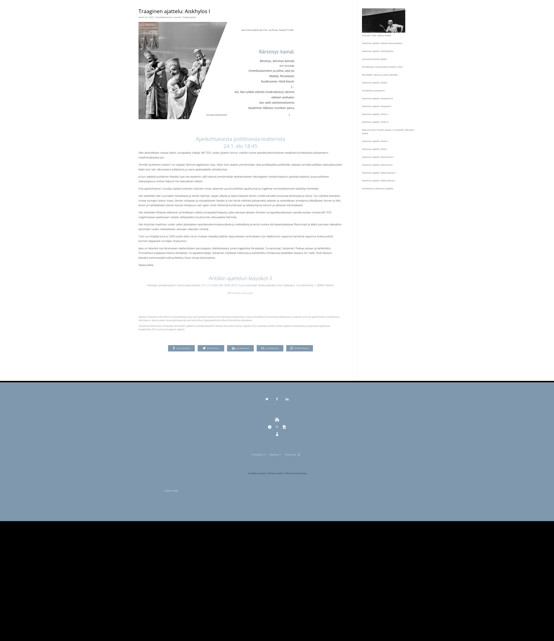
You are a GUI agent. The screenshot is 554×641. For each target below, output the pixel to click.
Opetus (274, 454)
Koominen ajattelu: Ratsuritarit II (378, 157)
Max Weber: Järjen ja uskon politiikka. (380, 74)
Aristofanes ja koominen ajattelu (377, 188)
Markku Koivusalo (242, 293)
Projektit (257, 454)
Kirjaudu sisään (171, 490)
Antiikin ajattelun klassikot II (240, 278)
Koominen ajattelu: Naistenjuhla (377, 51)
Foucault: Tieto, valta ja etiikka (376, 35)
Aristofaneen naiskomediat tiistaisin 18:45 (382, 66)
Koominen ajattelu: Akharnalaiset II (379, 172)
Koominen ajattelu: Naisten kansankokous (382, 43)
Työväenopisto (189, 17)
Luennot (177, 17)
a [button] (277, 427)
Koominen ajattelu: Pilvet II (375, 141)
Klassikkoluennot (164, 17)
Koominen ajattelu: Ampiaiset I (377, 106)
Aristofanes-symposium (373, 90)
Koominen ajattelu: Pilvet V (375, 114)
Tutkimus (290, 454)
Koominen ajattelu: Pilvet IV (375, 122)
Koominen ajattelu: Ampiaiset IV (377, 98)
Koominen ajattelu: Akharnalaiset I (378, 180)
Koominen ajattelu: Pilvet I (374, 149)
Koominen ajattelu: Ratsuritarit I (377, 164)
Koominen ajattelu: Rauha (374, 82)
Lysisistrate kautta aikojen (374, 59)
